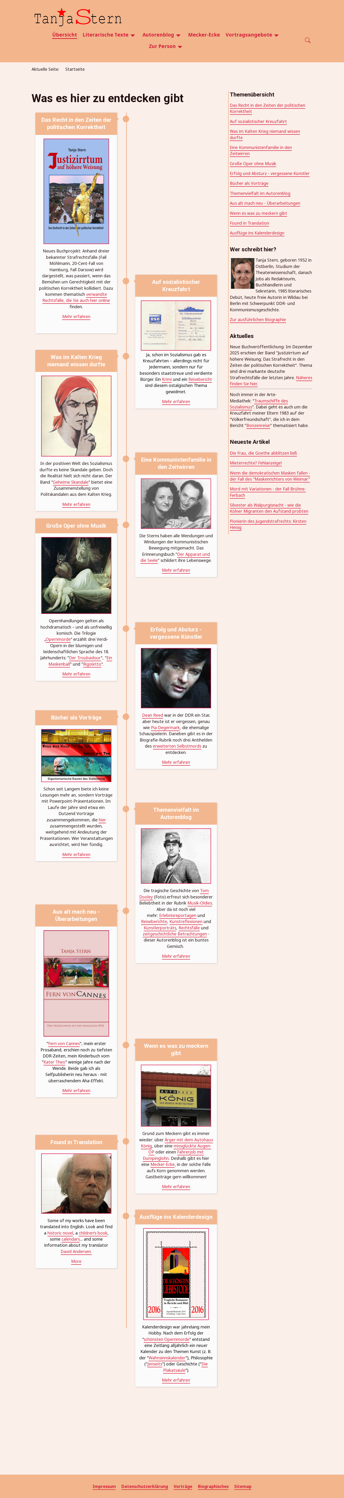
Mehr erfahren (176, 1380)
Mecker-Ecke (204, 34)
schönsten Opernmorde (166, 1339)
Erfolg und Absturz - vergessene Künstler (270, 173)
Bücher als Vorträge (249, 183)
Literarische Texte (105, 34)
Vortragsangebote (249, 34)
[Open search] (307, 41)
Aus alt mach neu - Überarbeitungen (265, 203)
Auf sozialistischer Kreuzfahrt (258, 121)
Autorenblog (158, 34)
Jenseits (154, 1364)
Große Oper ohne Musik (253, 163)
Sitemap (243, 1486)
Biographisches (213, 1486)
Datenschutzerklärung (144, 1486)
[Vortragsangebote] (276, 35)
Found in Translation (249, 223)
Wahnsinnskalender (167, 1358)
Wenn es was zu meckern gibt (258, 213)
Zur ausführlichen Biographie (258, 319)
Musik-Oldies (199, 903)
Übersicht (64, 34)
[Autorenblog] (178, 35)
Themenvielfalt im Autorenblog (260, 193)
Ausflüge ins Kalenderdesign (257, 233)
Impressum (104, 1486)
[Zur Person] (180, 46)
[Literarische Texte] (132, 35)
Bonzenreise (258, 425)
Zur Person (162, 46)
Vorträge (183, 1486)
